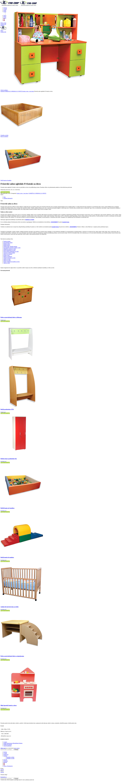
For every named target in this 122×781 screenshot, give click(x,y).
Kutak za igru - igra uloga (28, 91)
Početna (2, 91)
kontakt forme (65, 222)
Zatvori (2, 769)
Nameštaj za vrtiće (10, 758)
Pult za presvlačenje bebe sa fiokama (11, 317)
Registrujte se (4, 777)
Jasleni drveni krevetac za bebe (9, 606)
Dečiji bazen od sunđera (6, 180)
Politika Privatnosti (7, 744)
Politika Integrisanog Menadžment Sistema (12, 743)
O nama (5, 742)
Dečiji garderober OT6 (7, 409)
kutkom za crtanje (29, 219)
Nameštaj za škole (10, 757)
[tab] (62, 197)
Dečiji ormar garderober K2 (9, 458)
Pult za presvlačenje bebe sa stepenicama (12, 656)
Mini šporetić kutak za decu (9, 705)
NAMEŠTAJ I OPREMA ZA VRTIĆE (13, 91)
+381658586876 (54, 222)
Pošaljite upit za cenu (5, 192)
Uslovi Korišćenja (7, 745)
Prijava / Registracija (8, 766)
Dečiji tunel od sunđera (7, 557)
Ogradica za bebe (4, 135)
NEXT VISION (17, 748)
